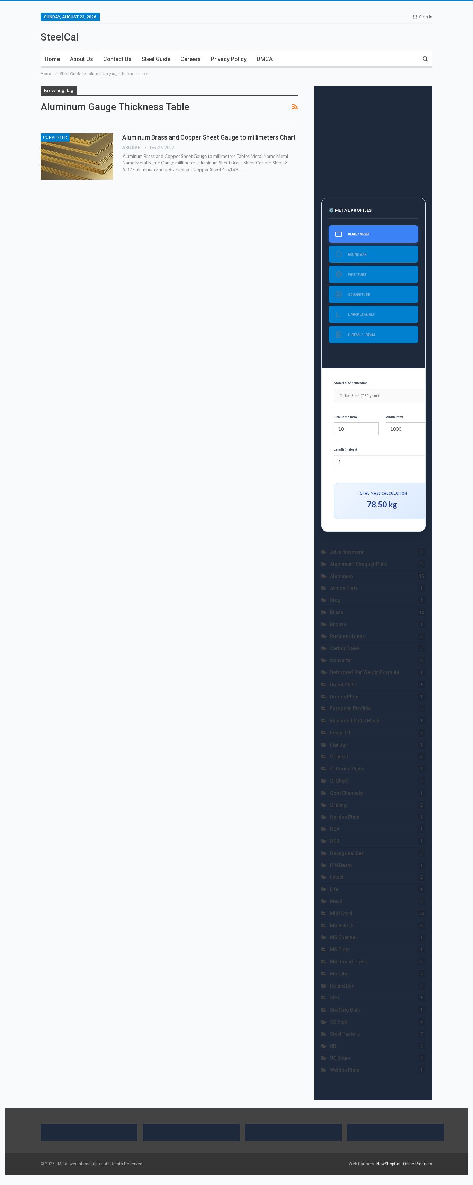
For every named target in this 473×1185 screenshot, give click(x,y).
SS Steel (339, 1022)
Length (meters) (345, 449)
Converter (55, 137)
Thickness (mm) (345, 417)
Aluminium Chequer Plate (358, 564)
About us (81, 59)
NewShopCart (389, 1163)
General (339, 756)
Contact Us (117, 59)
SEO (334, 997)
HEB (334, 841)
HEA (334, 829)
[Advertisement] (373, 138)
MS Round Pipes (348, 961)
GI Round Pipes (347, 769)
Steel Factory (345, 1034)
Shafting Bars (345, 1010)
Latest (336, 877)
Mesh (336, 901)
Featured (340, 733)
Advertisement (346, 552)
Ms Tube (339, 974)
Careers (190, 59)
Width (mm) (394, 417)
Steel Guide (156, 59)
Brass (336, 612)
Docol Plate (343, 684)
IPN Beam (341, 865)
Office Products (417, 1163)
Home (52, 59)
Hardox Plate (344, 817)
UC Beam (340, 1058)
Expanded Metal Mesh (355, 720)
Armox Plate (344, 588)
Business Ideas (347, 636)
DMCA (265, 59)
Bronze (338, 624)
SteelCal (60, 37)
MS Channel (343, 937)
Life (334, 889)
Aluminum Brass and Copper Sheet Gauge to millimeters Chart (209, 137)
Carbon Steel (344, 648)
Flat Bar (338, 745)
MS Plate (340, 949)
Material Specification (350, 383)
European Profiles (350, 708)
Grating (338, 805)
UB (333, 1046)
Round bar (342, 986)
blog (335, 600)
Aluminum (341, 576)
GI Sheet (339, 781)
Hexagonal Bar (347, 853)
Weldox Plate (345, 1070)
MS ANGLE (342, 925)
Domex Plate (344, 697)
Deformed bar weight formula (364, 672)
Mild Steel (341, 913)
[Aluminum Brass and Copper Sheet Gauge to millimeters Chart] (77, 156)
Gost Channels (346, 793)
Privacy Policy (229, 59)
